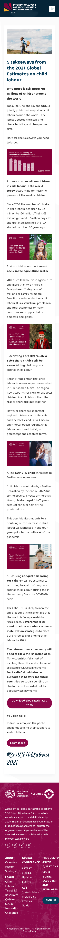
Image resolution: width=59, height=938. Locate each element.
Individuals (29, 896)
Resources (11, 895)
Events (26, 881)
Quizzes (10, 899)
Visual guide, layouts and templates (50, 881)
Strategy (10, 871)
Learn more (17, 743)
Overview (11, 862)
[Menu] (52, 9)
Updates (27, 877)
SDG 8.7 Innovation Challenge (12, 908)
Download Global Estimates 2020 (29, 703)
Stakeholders (30, 892)
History (10, 867)
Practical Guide (27, 903)
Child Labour (9, 884)
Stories (26, 873)
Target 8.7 (11, 890)
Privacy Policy (29, 931)
